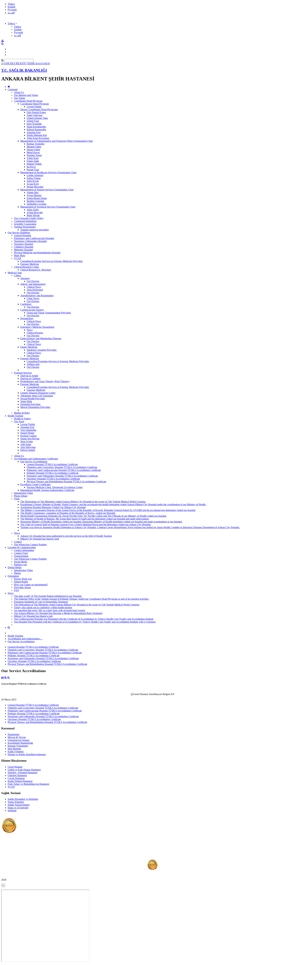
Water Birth (26, 401)
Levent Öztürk (34, 106)
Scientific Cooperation (25, 224)
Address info (33, 364)
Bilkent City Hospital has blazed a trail (39, 538)
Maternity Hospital (23, 249)
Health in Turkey (22, 418)
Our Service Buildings (19, 232)
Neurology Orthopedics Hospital (30, 241)
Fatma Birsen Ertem (37, 198)
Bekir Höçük (33, 215)
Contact (18, 541)
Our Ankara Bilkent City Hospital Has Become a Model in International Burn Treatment (58, 613)
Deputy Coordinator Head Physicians (39, 109)
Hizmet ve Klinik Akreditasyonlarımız (27, 754)
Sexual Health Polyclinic (32, 398)
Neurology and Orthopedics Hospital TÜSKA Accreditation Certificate (62, 475)
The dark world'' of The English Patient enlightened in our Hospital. (48, 596)
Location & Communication (22, 547)
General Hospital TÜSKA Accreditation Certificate (52, 464)
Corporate (13, 89)
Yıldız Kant (32, 158)
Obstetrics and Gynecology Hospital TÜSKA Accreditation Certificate (62, 467)
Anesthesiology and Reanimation (37, 295)
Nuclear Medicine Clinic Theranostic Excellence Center (55, 487)
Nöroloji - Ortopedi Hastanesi (22, 772)
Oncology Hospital (23, 244)
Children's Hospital (23, 247)
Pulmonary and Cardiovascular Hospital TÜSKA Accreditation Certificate (64, 470)
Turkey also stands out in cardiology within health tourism (43, 607)
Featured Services (23, 372)
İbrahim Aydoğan (35, 201)
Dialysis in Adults (29, 375)
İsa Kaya (31, 166)
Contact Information (24, 550)
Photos (17, 573)
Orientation (13, 576)
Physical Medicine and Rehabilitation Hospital (37, 252)
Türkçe (11, 4)
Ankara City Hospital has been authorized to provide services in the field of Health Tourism (66, 536)
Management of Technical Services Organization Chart (47, 206)
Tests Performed (35, 289)
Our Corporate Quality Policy (29, 218)
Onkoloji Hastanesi (17, 775)
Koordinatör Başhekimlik (20, 743)
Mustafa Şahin (34, 146)
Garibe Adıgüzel (35, 175)
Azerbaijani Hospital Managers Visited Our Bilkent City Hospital (53, 507)
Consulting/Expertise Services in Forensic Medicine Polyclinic (51, 261)
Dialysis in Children (30, 378)
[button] (12, 23)
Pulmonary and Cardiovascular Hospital (34, 238)
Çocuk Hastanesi (16, 778)
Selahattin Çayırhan (36, 204)
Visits (17, 498)
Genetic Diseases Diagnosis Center (37, 392)
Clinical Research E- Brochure (35, 269)
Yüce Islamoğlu (28, 430)
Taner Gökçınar (34, 115)
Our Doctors (33, 281)
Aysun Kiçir (33, 184)
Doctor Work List (23, 579)
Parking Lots (20, 564)
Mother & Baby (22, 413)
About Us (19, 92)
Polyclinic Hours (22, 587)
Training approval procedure (34, 229)
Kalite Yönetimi (16, 751)
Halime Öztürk (34, 164)
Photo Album (20, 496)
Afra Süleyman (28, 447)
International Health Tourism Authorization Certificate (47, 490)
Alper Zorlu (33, 209)
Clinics (17, 275)
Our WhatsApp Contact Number (30, 544)
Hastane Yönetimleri (18, 745)
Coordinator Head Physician (28, 101)
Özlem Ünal (33, 121)
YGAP (17, 258)
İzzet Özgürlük (34, 123)
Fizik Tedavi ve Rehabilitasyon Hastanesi (28, 784)
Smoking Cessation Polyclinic (42, 350)
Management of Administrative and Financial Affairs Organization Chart (56, 141)
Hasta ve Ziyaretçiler (18, 807)
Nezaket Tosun (34, 155)
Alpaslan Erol (34, 132)
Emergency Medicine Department (37, 327)
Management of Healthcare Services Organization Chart (48, 172)
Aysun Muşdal (34, 195)
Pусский (12, 9)
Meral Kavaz (33, 152)
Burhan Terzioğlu (35, 143)
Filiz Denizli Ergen (36, 112)
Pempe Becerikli (35, 186)
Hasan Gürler (33, 149)
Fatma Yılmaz (34, 178)
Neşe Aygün (26, 441)
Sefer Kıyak (33, 181)
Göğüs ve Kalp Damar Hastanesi (24, 769)
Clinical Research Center (26, 267)
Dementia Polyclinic (30, 404)
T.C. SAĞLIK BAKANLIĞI (24, 70)
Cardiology (26, 304)
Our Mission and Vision (26, 95)
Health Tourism (15, 415)
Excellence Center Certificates (35, 484)
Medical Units (15, 272)
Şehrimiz (12, 810)
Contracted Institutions (25, 221)
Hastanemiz (13, 734)
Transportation (21, 556)
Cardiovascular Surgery (32, 309)
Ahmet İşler (32, 192)
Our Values (19, 98)
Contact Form (21, 553)
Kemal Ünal (33, 169)
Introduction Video (23, 493)
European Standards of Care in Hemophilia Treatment (41, 601)
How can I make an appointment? (31, 584)
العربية (11, 12)
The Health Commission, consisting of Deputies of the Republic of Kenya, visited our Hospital (67, 513)
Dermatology (27, 318)
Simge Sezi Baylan (29, 438)
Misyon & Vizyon (17, 737)
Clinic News (33, 298)
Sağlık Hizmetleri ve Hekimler (23, 799)
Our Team (19, 421)
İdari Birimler (14, 748)
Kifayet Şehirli (27, 450)
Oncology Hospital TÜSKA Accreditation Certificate (53, 478)
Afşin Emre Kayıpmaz (38, 138)
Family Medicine (28, 347)
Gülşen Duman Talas (37, 118)
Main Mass (19, 255)
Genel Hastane (15, 766)
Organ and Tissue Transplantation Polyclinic (49, 312)
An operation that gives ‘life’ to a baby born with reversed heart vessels (49, 610)
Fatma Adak (33, 161)
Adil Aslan (25, 444)
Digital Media (14, 567)
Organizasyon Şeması (18, 740)
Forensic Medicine (29, 264)
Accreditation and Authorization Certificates (36, 458)
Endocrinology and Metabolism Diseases (40, 338)
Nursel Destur (27, 433)
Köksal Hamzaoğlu (36, 129)
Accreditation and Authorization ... (25, 638)
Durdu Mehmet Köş (37, 135)
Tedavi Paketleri (16, 802)
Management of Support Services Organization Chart (47, 189)
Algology (25, 278)
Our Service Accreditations (33, 461)
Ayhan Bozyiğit (35, 212)
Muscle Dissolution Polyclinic (35, 407)
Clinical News (34, 287)
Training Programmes (25, 226)
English (11, 6)
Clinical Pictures (35, 332)
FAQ (16, 590)
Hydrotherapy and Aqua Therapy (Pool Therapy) (45, 381)
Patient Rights (21, 581)
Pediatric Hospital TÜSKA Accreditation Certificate (53, 473)
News (30, 330)
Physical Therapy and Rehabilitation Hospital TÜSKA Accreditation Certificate (66, 481)
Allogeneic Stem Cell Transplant (36, 395)
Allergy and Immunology (33, 284)
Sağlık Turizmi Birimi (18, 804)
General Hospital (22, 235)
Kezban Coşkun (28, 435)
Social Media (20, 561)
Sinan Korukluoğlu (36, 126)
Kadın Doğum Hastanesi (20, 781)
